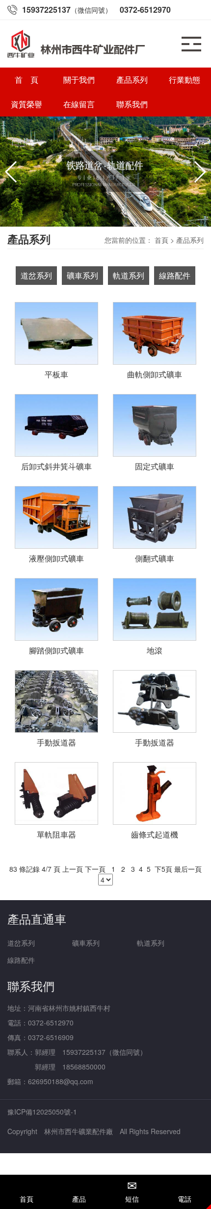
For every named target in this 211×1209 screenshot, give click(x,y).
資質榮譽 (26, 104)
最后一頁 (188, 869)
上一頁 (72, 869)
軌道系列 (150, 943)
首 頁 (26, 79)
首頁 (161, 240)
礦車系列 (86, 943)
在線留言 (79, 104)
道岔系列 (21, 943)
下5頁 (163, 869)
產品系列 (132, 79)
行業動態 (184, 79)
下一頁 (95, 869)
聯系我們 (132, 104)
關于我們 (79, 79)
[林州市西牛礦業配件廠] (105, 171)
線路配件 (21, 960)
